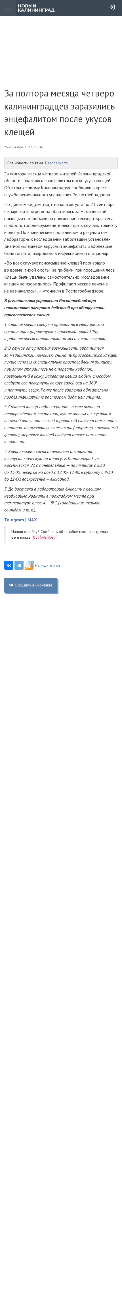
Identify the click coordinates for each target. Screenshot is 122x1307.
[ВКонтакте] (8, 565)
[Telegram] (19, 565)
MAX (32, 520)
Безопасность (56, 162)
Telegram (14, 520)
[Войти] (112, 7)
